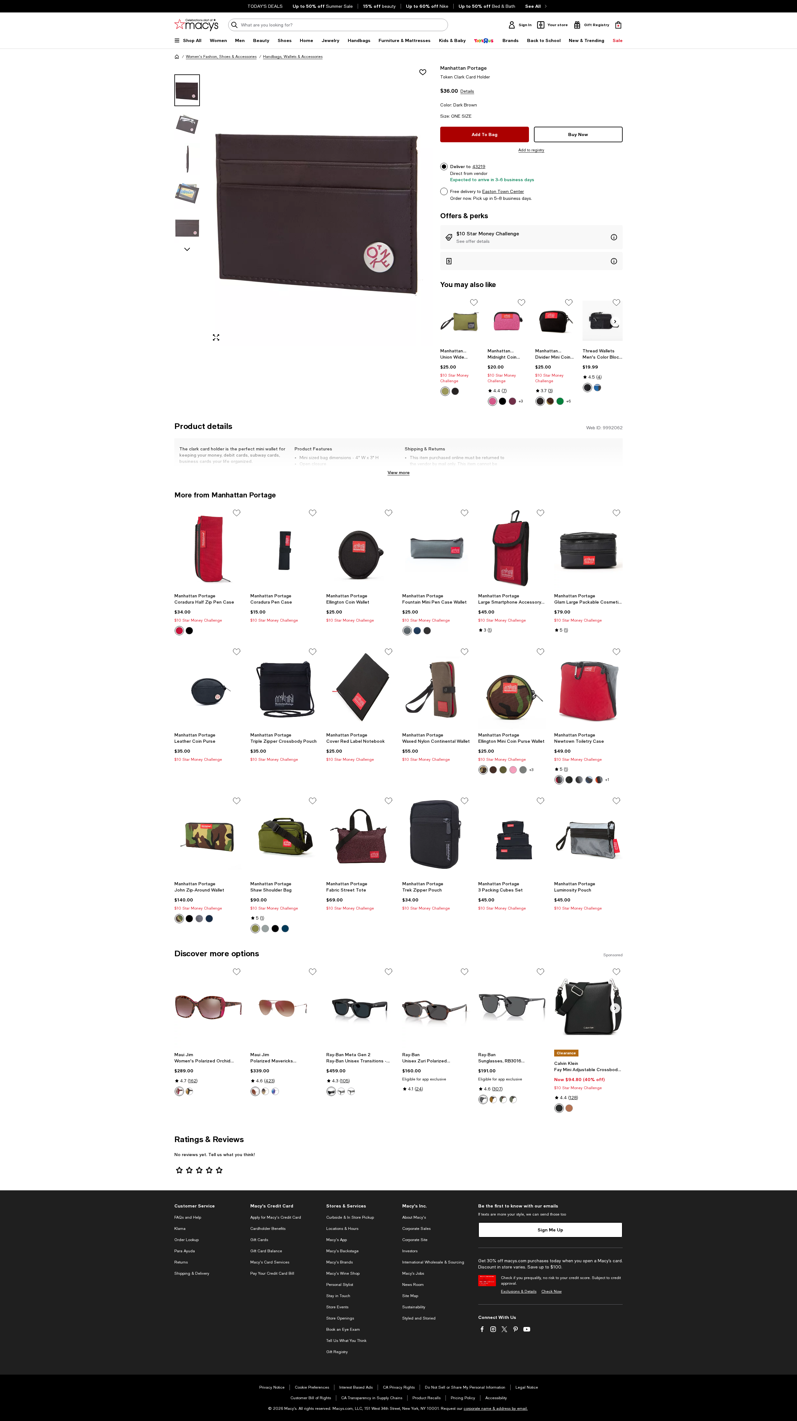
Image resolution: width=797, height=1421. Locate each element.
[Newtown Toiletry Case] (588, 687)
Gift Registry (337, 1352)
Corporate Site (414, 1240)
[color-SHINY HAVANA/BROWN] (493, 1099)
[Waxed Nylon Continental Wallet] (436, 687)
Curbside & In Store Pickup (350, 1217)
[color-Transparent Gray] (351, 1091)
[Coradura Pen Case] (284, 548)
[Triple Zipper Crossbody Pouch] (284, 687)
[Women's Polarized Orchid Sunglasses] (208, 1007)
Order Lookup (186, 1240)
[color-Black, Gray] (331, 1091)
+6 (568, 401)
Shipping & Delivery (191, 1273)
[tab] (187, 90)
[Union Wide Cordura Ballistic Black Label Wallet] (460, 320)
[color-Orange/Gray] (599, 779)
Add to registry (531, 150)
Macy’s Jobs (413, 1273)
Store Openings (340, 1318)
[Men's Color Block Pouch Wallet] (602, 320)
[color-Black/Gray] (579, 779)
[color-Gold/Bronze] (265, 1091)
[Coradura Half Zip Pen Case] (208, 548)
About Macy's (414, 1217)
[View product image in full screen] (216, 337)
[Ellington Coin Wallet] (360, 548)
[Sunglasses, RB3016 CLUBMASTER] (512, 1007)
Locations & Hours (342, 1228)
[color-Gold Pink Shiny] (255, 1091)
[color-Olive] (445, 391)
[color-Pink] (492, 401)
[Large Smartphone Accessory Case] (512, 548)
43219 (478, 166)
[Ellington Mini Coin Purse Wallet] (512, 687)
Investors (409, 1251)
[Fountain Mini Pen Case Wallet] (436, 548)
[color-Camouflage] (483, 770)
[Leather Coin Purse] (208, 687)
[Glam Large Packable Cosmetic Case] (588, 548)
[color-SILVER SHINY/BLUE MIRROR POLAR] (275, 1091)
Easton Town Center (503, 191)
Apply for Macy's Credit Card (275, 1217)
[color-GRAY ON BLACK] (483, 1099)
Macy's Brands (339, 1262)
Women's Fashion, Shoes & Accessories (221, 56)
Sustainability (413, 1307)
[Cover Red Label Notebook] (360, 687)
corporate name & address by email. (496, 1408)
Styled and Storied (419, 1318)
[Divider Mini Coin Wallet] (555, 320)
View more (399, 472)
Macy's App (336, 1240)
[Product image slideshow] (320, 205)
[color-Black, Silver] (559, 1108)
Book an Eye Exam (343, 1329)
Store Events (337, 1307)
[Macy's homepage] (176, 56)
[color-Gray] (407, 630)
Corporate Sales (416, 1228)
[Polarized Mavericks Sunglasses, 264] (284, 1007)
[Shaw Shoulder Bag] (284, 836)
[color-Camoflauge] (550, 401)
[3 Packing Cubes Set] (512, 836)
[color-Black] (455, 391)
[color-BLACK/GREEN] (513, 1099)
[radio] (445, 391)
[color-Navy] (417, 630)
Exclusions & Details (518, 1291)
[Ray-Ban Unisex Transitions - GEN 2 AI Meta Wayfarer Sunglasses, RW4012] (360, 1007)
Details (467, 91)
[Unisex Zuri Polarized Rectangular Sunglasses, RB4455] (436, 1007)
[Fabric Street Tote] (360, 836)
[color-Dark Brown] (493, 770)
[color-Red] (597, 387)
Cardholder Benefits (267, 1228)
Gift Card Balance (266, 1251)
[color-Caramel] (569, 1108)
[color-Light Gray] (341, 1091)
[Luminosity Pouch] (588, 836)
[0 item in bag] (618, 25)
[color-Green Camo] (179, 918)
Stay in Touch (338, 1296)
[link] (460, 372)
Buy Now (578, 134)
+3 (521, 401)
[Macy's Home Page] (196, 25)
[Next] (615, 322)
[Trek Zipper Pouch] (436, 836)
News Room (413, 1284)
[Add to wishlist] (423, 72)
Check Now (551, 1291)
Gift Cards (259, 1240)
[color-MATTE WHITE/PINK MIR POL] (179, 1091)
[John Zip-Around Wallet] (208, 836)
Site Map (410, 1296)
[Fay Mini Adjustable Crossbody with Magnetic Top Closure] (588, 1007)
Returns (181, 1262)
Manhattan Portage (463, 68)
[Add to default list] (474, 302)
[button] (303, 205)
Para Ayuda (184, 1251)
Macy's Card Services (269, 1262)
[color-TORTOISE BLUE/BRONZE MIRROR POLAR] (189, 1091)
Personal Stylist (339, 1284)
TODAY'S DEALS (265, 6)
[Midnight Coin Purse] (508, 320)
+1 (607, 780)
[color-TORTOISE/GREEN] (503, 1099)
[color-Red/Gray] (559, 779)
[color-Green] (560, 401)
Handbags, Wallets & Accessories (293, 56)
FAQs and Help (187, 1217)
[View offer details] (531, 237)
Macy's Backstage (342, 1251)
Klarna (180, 1228)
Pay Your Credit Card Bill (272, 1273)
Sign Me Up (550, 1229)
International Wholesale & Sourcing (433, 1262)
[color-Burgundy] (512, 401)
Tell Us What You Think (346, 1341)
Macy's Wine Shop (343, 1273)
